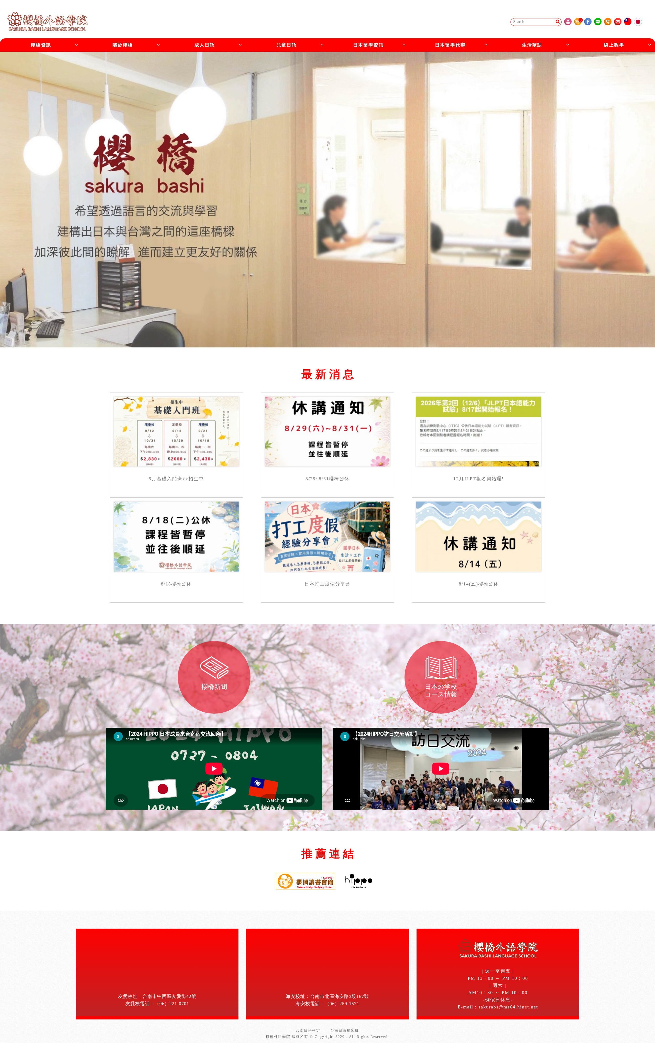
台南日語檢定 (308, 1031)
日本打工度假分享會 (327, 583)
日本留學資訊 (368, 45)
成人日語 (204, 45)
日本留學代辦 (450, 45)
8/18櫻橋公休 (176, 583)
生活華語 (532, 45)
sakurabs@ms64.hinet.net (508, 1006)
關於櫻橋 (123, 45)
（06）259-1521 (342, 1003)
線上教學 (614, 45)
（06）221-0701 (172, 1003)
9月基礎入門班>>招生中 (176, 478)
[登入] (568, 21)
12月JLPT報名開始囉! (478, 478)
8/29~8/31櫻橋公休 (327, 478)
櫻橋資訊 (41, 45)
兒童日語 (286, 45)
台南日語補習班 (344, 1031)
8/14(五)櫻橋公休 (479, 583)
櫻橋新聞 (214, 686)
